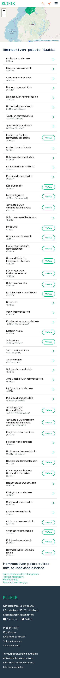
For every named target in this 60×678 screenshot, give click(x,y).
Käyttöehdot (10, 632)
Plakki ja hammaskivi (13, 576)
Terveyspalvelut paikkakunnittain (20, 653)
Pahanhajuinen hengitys (15, 582)
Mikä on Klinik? (10, 627)
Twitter (28, 619)
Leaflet (36, 40)
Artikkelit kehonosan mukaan (18, 658)
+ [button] (4, 10)
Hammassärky (10, 579)
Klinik (8, 3)
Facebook (12, 619)
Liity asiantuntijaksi (13, 667)
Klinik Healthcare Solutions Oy (18, 662)
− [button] (4, 15)
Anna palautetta (11, 645)
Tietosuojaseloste (12, 641)
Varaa (48, 138)
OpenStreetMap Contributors (49, 40)
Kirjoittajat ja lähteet (14, 636)
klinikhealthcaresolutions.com (18, 614)
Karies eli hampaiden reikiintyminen (21, 574)
